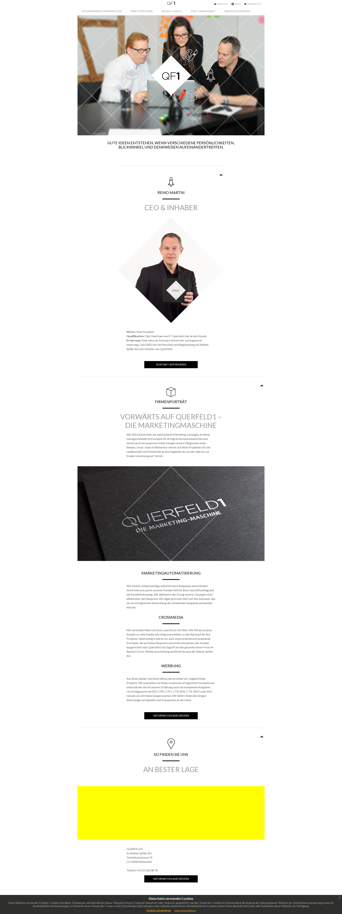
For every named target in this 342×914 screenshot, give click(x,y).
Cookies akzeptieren (158, 910)
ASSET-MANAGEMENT (203, 11)
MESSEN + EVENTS (172, 11)
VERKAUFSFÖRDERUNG (237, 11)
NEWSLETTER (254, 4)
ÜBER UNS (222, 4)
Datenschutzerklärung (185, 910)
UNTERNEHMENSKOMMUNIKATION (102, 11)
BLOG (238, 4)
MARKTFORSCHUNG (141, 11)
